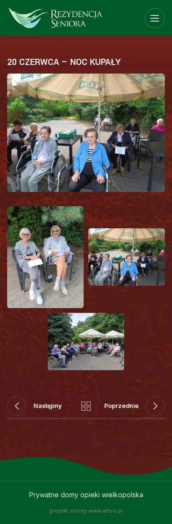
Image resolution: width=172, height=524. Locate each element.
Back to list (86, 406)
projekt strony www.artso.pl (86, 510)
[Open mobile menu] (155, 18)
